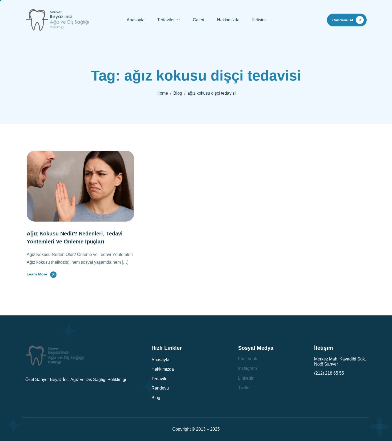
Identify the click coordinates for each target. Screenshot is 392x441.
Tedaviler (166, 20)
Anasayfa (136, 20)
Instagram (247, 368)
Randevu (160, 388)
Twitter (244, 388)
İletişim (259, 20)
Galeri (198, 20)
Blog (155, 397)
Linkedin (246, 378)
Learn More (37, 274)
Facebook (247, 358)
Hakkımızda (228, 20)
